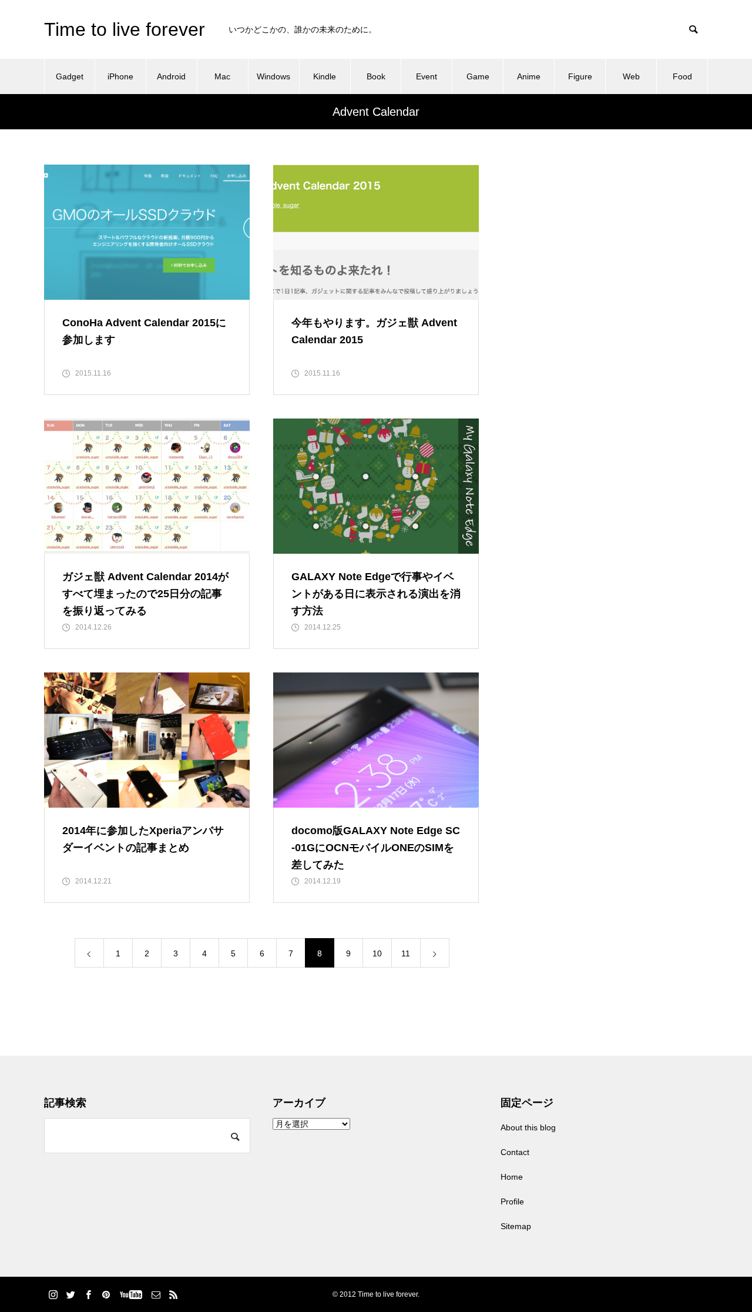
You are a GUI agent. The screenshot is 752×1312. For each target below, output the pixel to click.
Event (426, 76)
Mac (222, 76)
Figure (580, 76)
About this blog (528, 1127)
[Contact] (156, 1294)
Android (171, 76)
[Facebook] (88, 1294)
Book (376, 76)
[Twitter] (70, 1294)
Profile (512, 1201)
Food (682, 76)
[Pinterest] (106, 1294)
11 (405, 953)
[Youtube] (131, 1294)
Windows (273, 76)
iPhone (120, 76)
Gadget (69, 76)
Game (477, 76)
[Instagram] (53, 1294)
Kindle (324, 76)
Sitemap (516, 1226)
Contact (515, 1152)
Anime (528, 76)
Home (512, 1177)
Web (631, 76)
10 (377, 953)
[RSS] (173, 1294)
